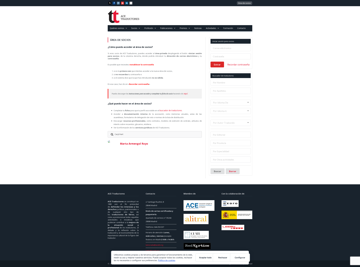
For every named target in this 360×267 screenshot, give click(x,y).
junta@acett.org (152, 250)
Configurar (240, 257)
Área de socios (244, 3)
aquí (185, 93)
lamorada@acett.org (154, 245)
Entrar (217, 64)
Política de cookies (166, 260)
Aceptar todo (205, 257)
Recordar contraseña (238, 64)
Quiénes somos (117, 28)
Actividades (211, 28)
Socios (134, 28)
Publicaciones (166, 28)
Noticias (198, 28)
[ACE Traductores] (123, 15)
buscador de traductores (170, 110)
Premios (183, 28)
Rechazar (222, 257)
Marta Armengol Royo (134, 143)
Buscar (217, 171)
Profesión (148, 28)
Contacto (241, 28)
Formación (228, 28)
